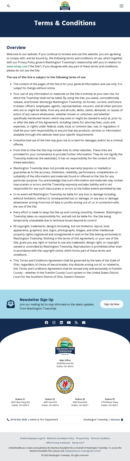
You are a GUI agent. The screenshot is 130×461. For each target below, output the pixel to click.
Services (115, 419)
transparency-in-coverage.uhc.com (81, 450)
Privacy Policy (82, 438)
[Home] (65, 6)
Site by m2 (77, 442)
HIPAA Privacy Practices (57, 442)
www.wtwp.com (17, 66)
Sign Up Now (111, 304)
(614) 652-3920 (18, 419)
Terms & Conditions (100, 438)
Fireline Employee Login (31, 438)
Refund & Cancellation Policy (60, 438)
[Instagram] (53, 322)
